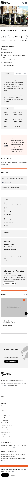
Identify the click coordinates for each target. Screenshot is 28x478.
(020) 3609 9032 (7, 62)
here (14, 447)
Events (2, 405)
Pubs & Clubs (4, 401)
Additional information (20, 73)
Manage (13, 475)
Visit (2, 398)
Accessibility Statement (6, 422)
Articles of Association (6, 425)
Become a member (6, 182)
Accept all (5, 475)
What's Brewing (5, 436)
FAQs (22, 383)
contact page (4, 385)
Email (4, 65)
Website (11, 65)
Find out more (19, 151)
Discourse (3, 434)
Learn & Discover (5, 415)
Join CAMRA (4, 394)
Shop (2, 418)
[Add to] (24, 300)
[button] (26, 313)
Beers (2, 410)
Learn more (14, 471)
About (2, 396)
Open (4, 49)
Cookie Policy (4, 427)
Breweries (3, 408)
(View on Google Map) (9, 59)
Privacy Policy (4, 420)
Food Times (20, 108)
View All (25, 294)
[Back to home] (5, 3)
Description (7, 73)
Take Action (4, 403)
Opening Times (7, 108)
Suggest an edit (9, 283)
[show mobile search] (23, 3)
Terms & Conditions (5, 432)
